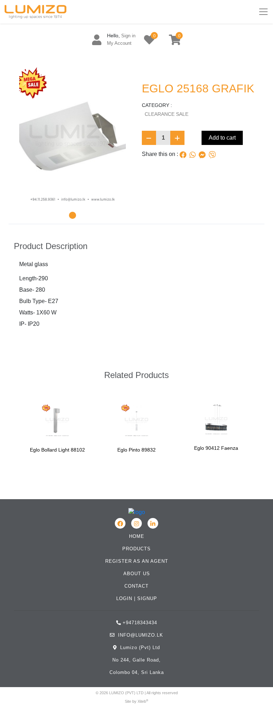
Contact (136, 586)
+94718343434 (140, 622)
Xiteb (142, 701)
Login (124, 598)
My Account (119, 43)
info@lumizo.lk (139, 635)
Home (136, 536)
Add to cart (222, 138)
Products (136, 548)
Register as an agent (136, 561)
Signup (147, 598)
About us (136, 573)
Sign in (128, 35)
